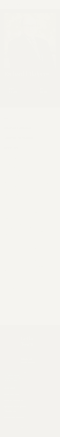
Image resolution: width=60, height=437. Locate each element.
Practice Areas (14, 417)
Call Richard (43, 90)
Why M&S (9, 388)
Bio (6, 118)
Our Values (11, 394)
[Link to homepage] (13, 4)
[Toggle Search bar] (49, 4)
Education (11, 147)
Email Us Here (26, 361)
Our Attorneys (14, 400)
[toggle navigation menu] (54, 4)
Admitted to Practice (18, 138)
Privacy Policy (35, 431)
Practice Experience (18, 128)
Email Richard (13, 90)
